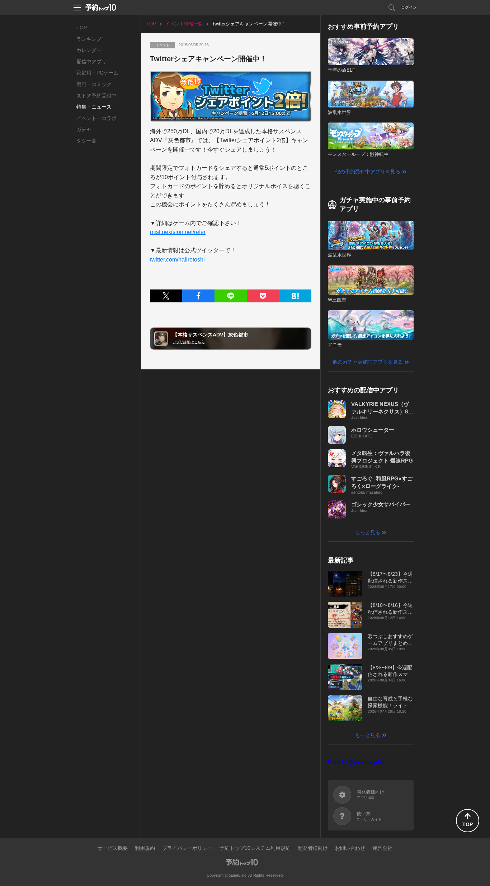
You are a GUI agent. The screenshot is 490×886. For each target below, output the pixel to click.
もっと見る (367, 532)
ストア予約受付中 (96, 96)
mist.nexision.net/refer (178, 232)
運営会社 (382, 848)
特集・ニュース (94, 107)
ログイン (409, 7)
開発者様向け (313, 848)
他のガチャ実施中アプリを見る (368, 362)
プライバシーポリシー (187, 848)
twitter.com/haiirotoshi (177, 260)
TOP (81, 27)
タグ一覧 (86, 141)
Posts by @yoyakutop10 (355, 762)
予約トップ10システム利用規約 (255, 848)
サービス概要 (113, 848)
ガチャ (83, 129)
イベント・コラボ (96, 118)
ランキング (89, 39)
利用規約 (145, 848)
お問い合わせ (350, 848)
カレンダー (89, 50)
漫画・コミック (94, 84)
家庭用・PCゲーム (97, 73)
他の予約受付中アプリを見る (367, 171)
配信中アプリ (91, 61)
